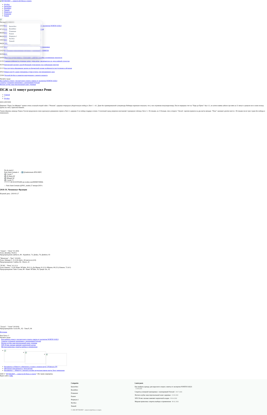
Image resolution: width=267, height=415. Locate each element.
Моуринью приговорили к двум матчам (18, 368)
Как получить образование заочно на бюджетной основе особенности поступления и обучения (38, 68)
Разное (6, 16)
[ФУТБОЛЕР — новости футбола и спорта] (15, 1)
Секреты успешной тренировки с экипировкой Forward (20, 83)
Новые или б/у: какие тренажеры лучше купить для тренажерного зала (29, 72)
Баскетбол (7, 6)
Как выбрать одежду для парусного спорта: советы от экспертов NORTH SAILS (28, 81)
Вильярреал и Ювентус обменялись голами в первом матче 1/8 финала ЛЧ (30, 367)
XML (11, 376)
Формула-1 (8, 12)
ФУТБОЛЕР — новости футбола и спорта (21, 374)
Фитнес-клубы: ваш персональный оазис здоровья (18, 84)
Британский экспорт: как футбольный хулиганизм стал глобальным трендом (31, 65)
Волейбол (7, 8)
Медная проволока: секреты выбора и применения (19, 347)
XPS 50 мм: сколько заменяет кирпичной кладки (18, 345)
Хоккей (6, 10)
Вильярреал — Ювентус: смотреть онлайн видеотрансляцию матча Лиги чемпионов (34, 370)
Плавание (7, 14)
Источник (3, 332)
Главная (7, 95)
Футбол (7, 4)
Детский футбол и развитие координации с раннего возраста (26, 75)
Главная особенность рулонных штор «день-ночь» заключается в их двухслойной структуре (37, 61)
